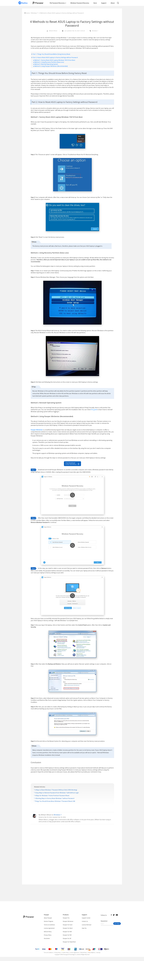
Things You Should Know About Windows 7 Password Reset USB (55, 801)
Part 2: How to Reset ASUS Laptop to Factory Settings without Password (55, 57)
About (113, 3)
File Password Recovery (57, 3)
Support (103, 3)
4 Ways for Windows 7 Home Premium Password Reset (52, 795)
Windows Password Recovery (79, 3)
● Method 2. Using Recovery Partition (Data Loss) (48, 62)
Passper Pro (66, 958)
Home (28, 13)
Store (95, 3)
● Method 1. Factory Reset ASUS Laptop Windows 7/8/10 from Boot (54, 60)
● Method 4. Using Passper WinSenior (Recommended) (50, 66)
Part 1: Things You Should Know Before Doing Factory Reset (51, 54)
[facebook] (111, 955)
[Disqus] (72, 848)
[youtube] (117, 955)
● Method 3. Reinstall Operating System (45, 64)
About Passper (48, 958)
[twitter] (114, 955)
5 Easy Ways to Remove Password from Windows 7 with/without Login (57, 793)
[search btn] (118, 3)
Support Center (86, 958)
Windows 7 (34, 13)
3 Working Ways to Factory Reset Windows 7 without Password (54, 798)
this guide (94, 409)
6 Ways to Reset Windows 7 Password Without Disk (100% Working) (56, 790)
